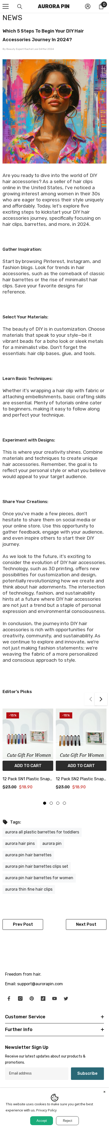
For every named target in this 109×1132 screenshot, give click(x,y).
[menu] (6, 6)
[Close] (104, 1092)
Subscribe (87, 1073)
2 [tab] (51, 803)
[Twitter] (66, 998)
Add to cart (28, 765)
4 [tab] (64, 803)
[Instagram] (20, 998)
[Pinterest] (31, 998)
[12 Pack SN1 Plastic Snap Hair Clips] (28, 734)
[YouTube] (54, 998)
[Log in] (87, 6)
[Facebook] (9, 998)
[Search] (20, 7)
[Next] (101, 699)
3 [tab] (57, 803)
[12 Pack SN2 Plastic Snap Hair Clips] (81, 734)
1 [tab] (44, 803)
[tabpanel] (28, 751)
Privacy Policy (46, 1110)
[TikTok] (43, 998)
